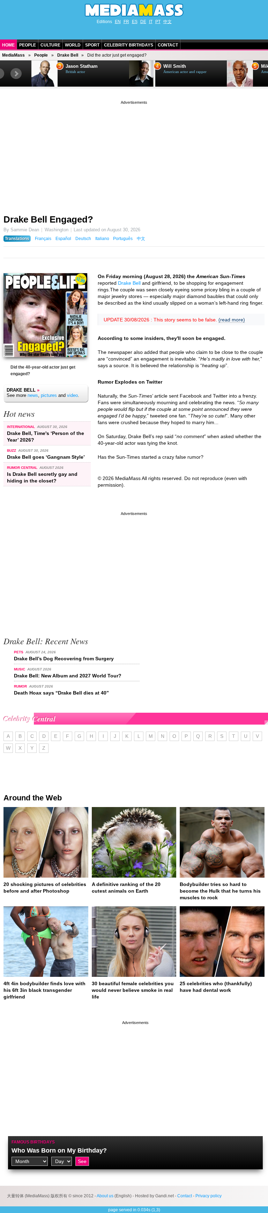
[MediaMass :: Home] (134, 10)
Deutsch (83, 238)
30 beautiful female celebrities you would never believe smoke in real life (133, 990)
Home (8, 45)
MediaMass (13, 55)
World (73, 45)
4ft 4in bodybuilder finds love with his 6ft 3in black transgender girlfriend (44, 990)
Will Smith (174, 66)
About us (105, 1195)
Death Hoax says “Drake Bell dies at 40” (61, 693)
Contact (168, 45)
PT (158, 21)
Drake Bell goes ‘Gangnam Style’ (46, 457)
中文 (167, 21)
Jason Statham (82, 66)
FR (126, 21)
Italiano (102, 238)
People (27, 45)
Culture (50, 45)
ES (134, 21)
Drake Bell (67, 55)
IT (150, 21)
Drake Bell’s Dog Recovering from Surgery (64, 658)
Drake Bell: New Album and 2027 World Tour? (67, 675)
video (72, 395)
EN (118, 21)
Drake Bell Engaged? (48, 219)
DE (143, 21)
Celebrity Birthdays (128, 45)
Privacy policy (208, 1195)
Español (63, 238)
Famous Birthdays (33, 1142)
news (33, 395)
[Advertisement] (134, 155)
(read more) (231, 319)
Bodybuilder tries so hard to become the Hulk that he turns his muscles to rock (220, 890)
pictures (49, 395)
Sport (92, 45)
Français (43, 238)
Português (123, 238)
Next (16, 73)
